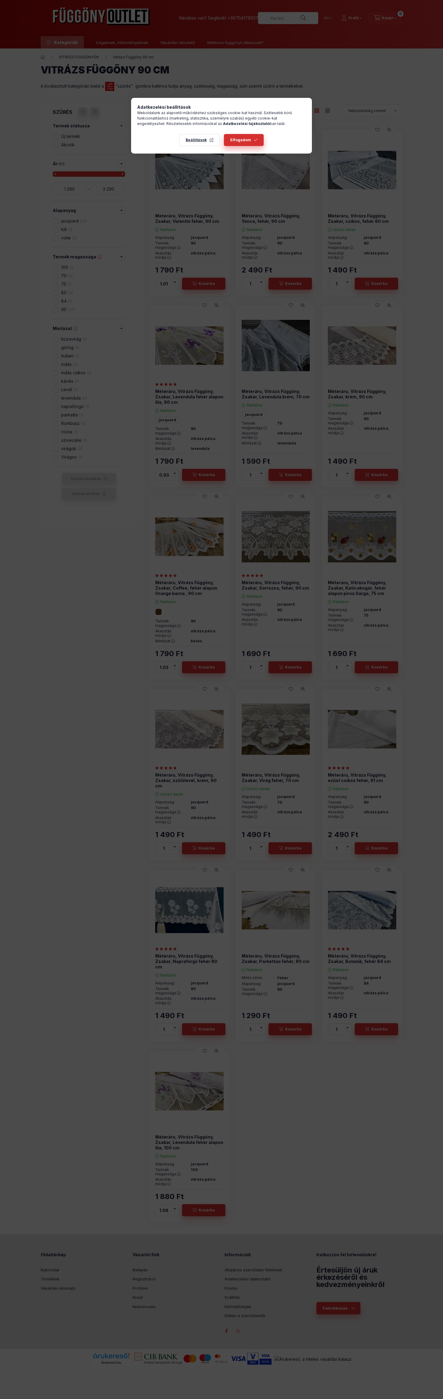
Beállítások (196, 140)
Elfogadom (240, 140)
